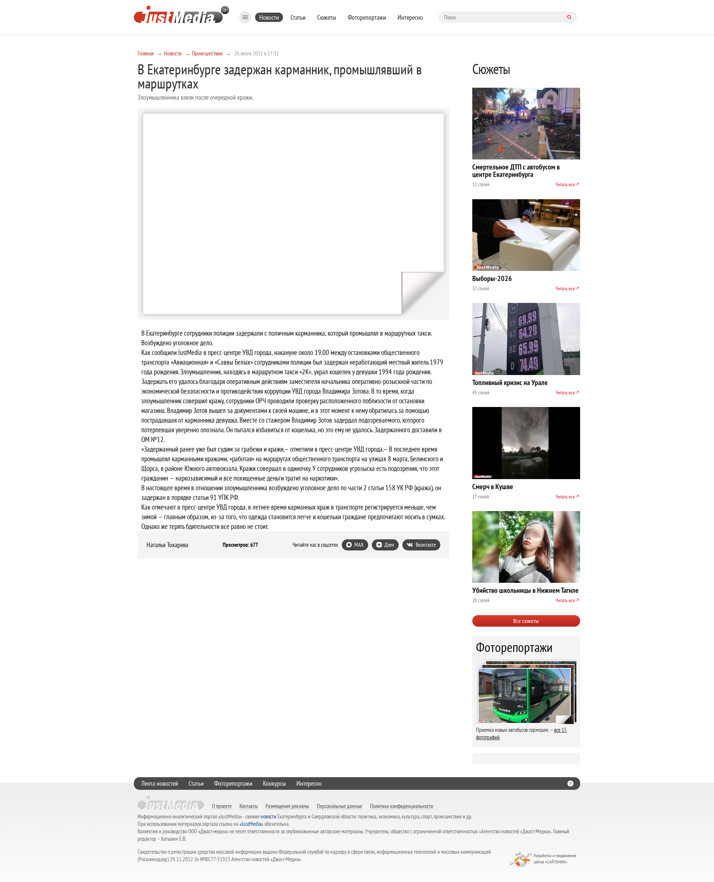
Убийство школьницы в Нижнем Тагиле (525, 590)
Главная (146, 53)
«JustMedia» (251, 823)
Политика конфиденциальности (401, 805)
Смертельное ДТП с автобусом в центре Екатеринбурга (516, 170)
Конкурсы (274, 783)
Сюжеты (326, 17)
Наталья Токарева (167, 544)
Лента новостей (159, 783)
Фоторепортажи (367, 17)
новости (268, 816)
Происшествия (207, 53)
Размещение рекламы (287, 805)
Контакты (248, 805)
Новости (269, 17)
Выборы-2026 (492, 278)
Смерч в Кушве (492, 486)
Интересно (410, 17)
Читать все (565, 184)
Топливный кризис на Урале (510, 382)
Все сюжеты (526, 620)
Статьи (298, 17)
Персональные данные (339, 805)
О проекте (222, 805)
